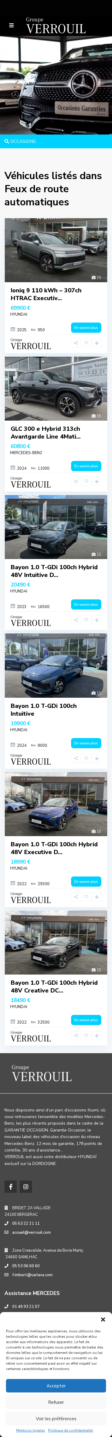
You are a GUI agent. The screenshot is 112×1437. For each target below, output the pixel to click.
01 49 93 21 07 (26, 1306)
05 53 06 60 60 (26, 1266)
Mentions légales (30, 1430)
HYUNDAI (18, 314)
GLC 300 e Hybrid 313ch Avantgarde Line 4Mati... (46, 433)
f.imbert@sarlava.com (32, 1275)
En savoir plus (86, 327)
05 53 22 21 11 (26, 1223)
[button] (103, 1320)
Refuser (56, 1402)
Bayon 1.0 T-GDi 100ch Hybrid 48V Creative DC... (54, 987)
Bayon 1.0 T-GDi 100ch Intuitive (44, 710)
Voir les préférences (56, 1419)
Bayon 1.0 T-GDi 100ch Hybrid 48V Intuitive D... (54, 571)
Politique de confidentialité (70, 1430)
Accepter (56, 1386)
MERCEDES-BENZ (26, 453)
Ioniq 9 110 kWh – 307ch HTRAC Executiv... (46, 294)
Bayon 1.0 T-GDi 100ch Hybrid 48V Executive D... (54, 848)
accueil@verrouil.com (31, 1232)
